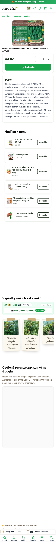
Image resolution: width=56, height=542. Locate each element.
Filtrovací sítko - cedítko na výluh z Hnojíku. (23, 199)
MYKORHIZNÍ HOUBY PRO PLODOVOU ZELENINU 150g (23, 170)
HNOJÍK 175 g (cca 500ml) (23, 140)
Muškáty (27, 305)
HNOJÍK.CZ (7, 16)
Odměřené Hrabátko (24, 213)
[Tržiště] (28, 8)
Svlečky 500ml (22, 155)
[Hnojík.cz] (10, 8)
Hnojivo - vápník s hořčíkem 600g (22, 185)
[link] (28, 308)
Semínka (17, 16)
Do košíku (30, 67)
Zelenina (26, 16)
